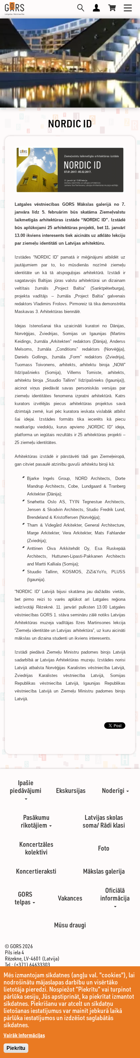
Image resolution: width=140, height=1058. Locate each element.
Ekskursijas (71, 790)
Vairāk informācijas (24, 1035)
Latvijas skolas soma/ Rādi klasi (104, 821)
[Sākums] (14, 8)
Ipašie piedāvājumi (25, 786)
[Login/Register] (96, 8)
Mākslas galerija (104, 871)
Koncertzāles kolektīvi (36, 848)
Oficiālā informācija (115, 894)
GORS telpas (23, 898)
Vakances (70, 898)
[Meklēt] (81, 8)
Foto (103, 848)
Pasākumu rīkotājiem (35, 821)
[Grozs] (112, 8)
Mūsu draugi (70, 925)
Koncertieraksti (36, 871)
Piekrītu (16, 1048)
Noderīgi (114, 790)
